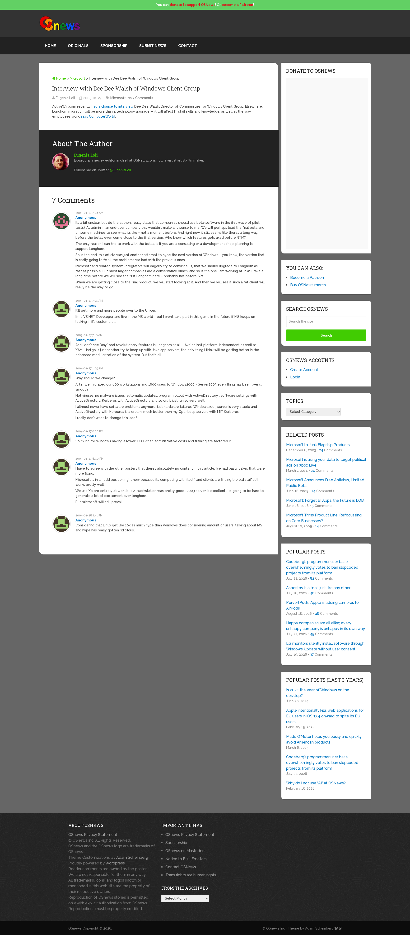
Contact (187, 45)
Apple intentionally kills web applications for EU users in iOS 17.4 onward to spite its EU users (325, 716)
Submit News (152, 45)
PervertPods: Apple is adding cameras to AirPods (322, 605)
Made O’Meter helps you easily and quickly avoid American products (324, 739)
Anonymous (85, 217)
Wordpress (115, 863)
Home (50, 45)
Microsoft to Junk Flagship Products (318, 445)
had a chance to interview (112, 106)
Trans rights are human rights (190, 875)
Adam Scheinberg (132, 857)
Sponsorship (113, 45)
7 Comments (143, 98)
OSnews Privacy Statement (92, 834)
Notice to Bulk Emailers (186, 859)
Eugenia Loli (65, 98)
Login (295, 377)
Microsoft (77, 78)
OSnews (75, 928)
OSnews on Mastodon (185, 851)
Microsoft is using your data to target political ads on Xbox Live (326, 462)
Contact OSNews (180, 867)
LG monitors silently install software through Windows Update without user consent (325, 646)
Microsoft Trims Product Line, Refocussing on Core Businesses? (324, 518)
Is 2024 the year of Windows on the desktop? (317, 693)
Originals (78, 45)
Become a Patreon (307, 277)
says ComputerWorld (98, 116)
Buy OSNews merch (308, 285)
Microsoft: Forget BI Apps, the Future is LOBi (325, 500)
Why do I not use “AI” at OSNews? (316, 783)
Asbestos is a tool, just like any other (318, 588)
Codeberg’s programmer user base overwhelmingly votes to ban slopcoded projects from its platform (322, 567)
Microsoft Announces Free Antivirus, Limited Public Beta (325, 483)
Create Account (304, 369)
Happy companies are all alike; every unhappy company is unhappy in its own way (325, 626)
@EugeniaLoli (120, 170)
